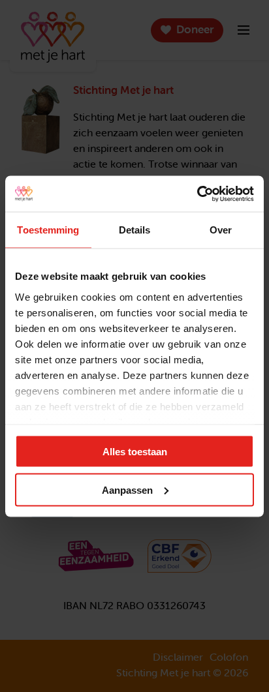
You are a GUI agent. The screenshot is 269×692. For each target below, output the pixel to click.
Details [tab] (135, 229)
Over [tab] (221, 229)
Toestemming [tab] (48, 229)
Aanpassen (127, 489)
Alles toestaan (135, 451)
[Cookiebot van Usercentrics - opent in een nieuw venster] (197, 193)
